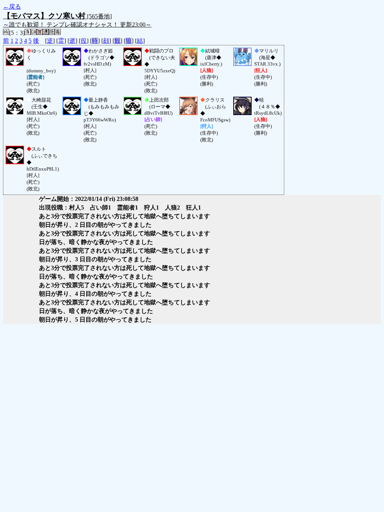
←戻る (12, 6)
